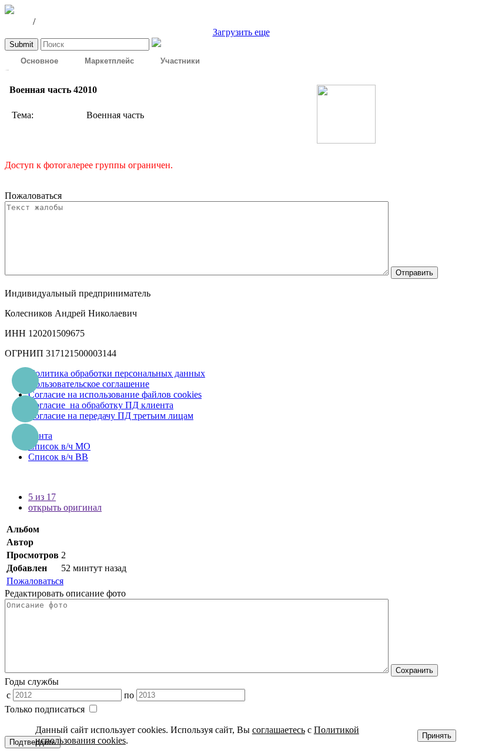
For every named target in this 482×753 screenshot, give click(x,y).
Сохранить (414, 670)
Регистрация (63, 21)
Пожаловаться (34, 581)
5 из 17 (42, 497)
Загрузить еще (241, 32)
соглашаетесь (278, 730)
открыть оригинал (65, 507)
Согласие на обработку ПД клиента (100, 405)
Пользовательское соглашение (88, 384)
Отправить (414, 272)
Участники (180, 60)
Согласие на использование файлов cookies (115, 394)
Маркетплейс (109, 60)
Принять (436, 735)
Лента (40, 436)
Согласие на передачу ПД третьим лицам (110, 416)
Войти (18, 21)
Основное (39, 60)
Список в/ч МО (59, 446)
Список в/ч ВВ (58, 457)
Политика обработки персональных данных (116, 373)
